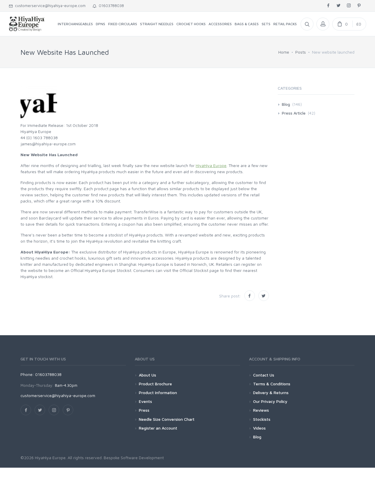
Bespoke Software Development (134, 457)
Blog (286, 104)
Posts (300, 52)
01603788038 (110, 5)
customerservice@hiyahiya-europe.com (49, 5)
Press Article (294, 112)
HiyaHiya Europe (211, 165)
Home (283, 52)
